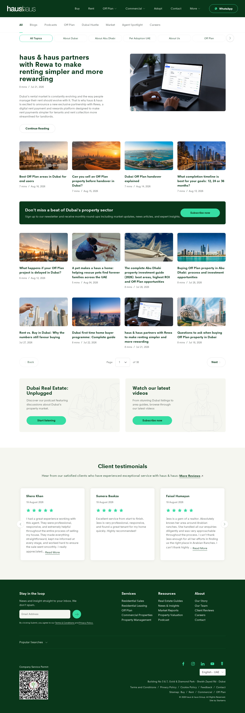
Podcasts (50, 24)
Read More (52, 552)
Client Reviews (204, 610)
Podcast (163, 620)
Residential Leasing (134, 605)
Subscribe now (200, 212)
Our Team (201, 605)
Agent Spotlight (132, 24)
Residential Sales (133, 601)
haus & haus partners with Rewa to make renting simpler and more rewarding (148, 337)
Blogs (33, 24)
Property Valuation (170, 615)
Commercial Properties (137, 615)
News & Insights (168, 605)
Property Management (136, 620)
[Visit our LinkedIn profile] (202, 663)
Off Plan (69, 24)
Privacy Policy (86, 622)
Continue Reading (37, 128)
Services (129, 593)
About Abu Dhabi (105, 38)
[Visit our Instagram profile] (193, 663)
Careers (155, 24)
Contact (176, 8)
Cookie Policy (188, 687)
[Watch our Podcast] (222, 663)
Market (110, 24)
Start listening (46, 420)
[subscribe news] (76, 614)
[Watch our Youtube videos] (212, 663)
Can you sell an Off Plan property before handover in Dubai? (93, 181)
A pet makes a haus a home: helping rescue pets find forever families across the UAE (96, 272)
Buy (77, 8)
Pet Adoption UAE (139, 38)
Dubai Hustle (90, 24)
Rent (91, 8)
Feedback (206, 687)
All (21, 24)
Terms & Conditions (64, 622)
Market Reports (168, 610)
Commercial (205, 692)
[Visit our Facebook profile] (183, 663)
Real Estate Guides (170, 601)
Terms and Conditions (143, 687)
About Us (174, 38)
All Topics (36, 38)
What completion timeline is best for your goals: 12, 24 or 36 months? (200, 181)
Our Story (201, 601)
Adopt (158, 8)
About (200, 593)
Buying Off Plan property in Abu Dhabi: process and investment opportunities (200, 272)
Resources (167, 593)
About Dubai (70, 38)
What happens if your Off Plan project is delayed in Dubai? (41, 270)
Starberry (221, 700)
